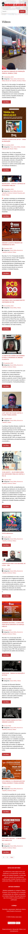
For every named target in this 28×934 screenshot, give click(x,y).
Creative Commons (15, 911)
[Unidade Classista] (14, 4)
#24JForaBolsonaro (7, 533)
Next (12, 857)
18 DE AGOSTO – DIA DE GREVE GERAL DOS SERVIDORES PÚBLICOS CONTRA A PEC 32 (13, 474)
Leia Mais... (6, 102)
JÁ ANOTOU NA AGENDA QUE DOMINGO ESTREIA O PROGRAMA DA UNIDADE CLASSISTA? (13, 357)
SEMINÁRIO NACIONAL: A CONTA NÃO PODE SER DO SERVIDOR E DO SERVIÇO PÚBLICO (13, 624)
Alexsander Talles (17, 929)
